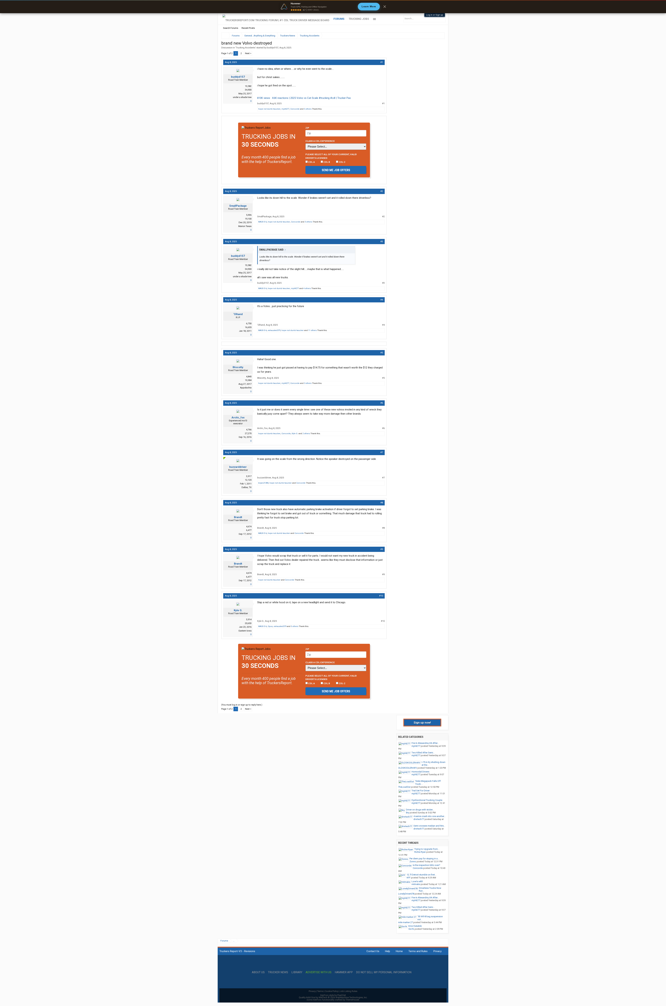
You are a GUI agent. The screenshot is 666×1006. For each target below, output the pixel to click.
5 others (307, 109)
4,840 (248, 376)
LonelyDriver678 (406, 893)
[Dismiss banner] (384, 6)
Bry (407, 812)
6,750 (248, 323)
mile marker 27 (405, 922)
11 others (312, 330)
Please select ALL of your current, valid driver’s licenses (331, 156)
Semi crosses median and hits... (429, 825)
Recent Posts (248, 28)
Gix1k (411, 929)
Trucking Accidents (245, 47)
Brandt (238, 517)
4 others (307, 288)
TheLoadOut (404, 787)
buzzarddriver (238, 466)
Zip (307, 127)
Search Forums (230, 28)
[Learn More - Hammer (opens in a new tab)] (333, 6)
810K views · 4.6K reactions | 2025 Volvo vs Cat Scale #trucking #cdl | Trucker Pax (304, 98)
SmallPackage (238, 205)
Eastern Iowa (245, 630)
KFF (409, 877)
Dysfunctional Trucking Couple (427, 800)
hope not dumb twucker (269, 109)
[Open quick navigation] (439, 36)
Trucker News (278, 972)
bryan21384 (263, 483)
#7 (381, 452)
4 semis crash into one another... (429, 816)
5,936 (248, 215)
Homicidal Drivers (420, 771)
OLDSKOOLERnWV (407, 768)
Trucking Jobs (359, 18)
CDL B (326, 162)
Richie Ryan (420, 852)
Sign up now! (422, 722)
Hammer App (344, 972)
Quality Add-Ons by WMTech (333, 997)
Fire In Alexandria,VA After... (425, 743)
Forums (339, 18)
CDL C (341, 162)
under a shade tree (242, 97)
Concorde (295, 109)
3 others (308, 222)
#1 (381, 62)
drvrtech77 (418, 819)
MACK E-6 (262, 222)
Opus (270, 626)
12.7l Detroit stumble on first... (421, 874)
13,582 (248, 86)
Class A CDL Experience (320, 141)
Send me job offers (336, 170)
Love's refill (417, 881)
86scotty (238, 367)
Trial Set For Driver (421, 790)
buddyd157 (272, 47)
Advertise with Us (318, 972)
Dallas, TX (246, 487)
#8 (381, 502)
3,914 (248, 619)
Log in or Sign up (434, 15)
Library (296, 972)
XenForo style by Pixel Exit (333, 995)
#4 (381, 299)
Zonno (412, 861)
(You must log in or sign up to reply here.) (241, 704)
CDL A (311, 162)
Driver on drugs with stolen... (420, 809)
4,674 (248, 526)
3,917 (248, 476)
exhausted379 (274, 330)
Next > (248, 53)
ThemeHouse (352, 999)
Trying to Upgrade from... (426, 849)
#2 (381, 191)
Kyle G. (295, 433)
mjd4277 (285, 109)
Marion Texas (244, 226)
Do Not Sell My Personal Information (383, 972)
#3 (381, 241)
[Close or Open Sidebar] (436, 36)
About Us (258, 972)
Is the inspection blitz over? (426, 865)
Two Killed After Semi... (423, 752)
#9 (381, 549)
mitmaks (416, 884)
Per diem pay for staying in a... (424, 858)
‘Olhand (238, 314)
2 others (306, 433)
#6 (381, 403)
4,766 (248, 429)
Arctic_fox (238, 417)
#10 (381, 595)
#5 (381, 352)
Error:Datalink (415, 926)
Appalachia (245, 387)
